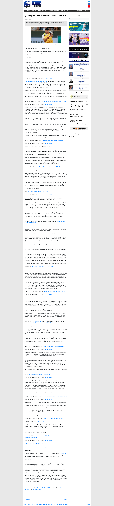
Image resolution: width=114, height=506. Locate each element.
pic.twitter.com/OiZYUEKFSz (45, 322)
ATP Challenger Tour (42, 10)
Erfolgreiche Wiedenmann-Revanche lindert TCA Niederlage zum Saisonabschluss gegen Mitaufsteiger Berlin (81, 66)
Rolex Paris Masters (36, 489)
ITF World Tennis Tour (54, 10)
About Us (86, 10)
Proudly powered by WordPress (31, 504)
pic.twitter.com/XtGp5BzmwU (31, 437)
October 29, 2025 (48, 78)
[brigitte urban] (72, 57)
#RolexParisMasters (43, 75)
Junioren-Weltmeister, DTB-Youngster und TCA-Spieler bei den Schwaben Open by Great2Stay (81, 74)
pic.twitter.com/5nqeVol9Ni (47, 266)
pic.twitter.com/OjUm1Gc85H (54, 75)
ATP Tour (34, 10)
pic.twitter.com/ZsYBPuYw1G (60, 396)
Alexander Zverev (61, 487)
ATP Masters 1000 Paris (41, 487)
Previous (27, 499)
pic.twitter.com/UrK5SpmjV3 (58, 418)
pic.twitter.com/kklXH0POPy (54, 166)
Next (65, 499)
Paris (30, 489)
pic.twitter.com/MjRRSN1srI (44, 374)
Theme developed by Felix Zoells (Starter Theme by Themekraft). (54, 504)
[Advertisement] (78, 5)
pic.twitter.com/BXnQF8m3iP (59, 291)
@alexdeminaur (38, 321)
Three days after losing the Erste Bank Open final (36, 81)
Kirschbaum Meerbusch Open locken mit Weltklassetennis (81, 80)
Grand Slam (27, 10)
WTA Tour (63, 10)
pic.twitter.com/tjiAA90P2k (30, 222)
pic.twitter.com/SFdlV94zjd (58, 346)
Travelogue (79, 10)
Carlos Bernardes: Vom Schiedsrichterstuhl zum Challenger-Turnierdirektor (81, 87)
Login (88, 504)
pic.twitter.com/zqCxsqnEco (57, 140)
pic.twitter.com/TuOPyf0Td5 (59, 101)
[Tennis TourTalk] (33, 4)
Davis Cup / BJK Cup (71, 10)
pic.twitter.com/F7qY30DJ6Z (43, 191)
